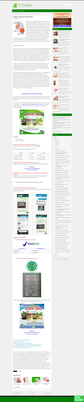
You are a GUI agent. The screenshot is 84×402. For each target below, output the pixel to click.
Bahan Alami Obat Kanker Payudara (64, 48)
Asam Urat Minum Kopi (59, 186)
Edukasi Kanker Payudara (64, 73)
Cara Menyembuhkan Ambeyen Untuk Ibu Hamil (65, 40)
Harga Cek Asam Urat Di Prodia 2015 (62, 204)
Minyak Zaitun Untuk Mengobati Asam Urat (63, 218)
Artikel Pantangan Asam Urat (61, 235)
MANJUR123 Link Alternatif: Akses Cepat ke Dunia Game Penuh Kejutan (61, 123)
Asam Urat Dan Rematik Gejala (61, 248)
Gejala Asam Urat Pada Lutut (61, 239)
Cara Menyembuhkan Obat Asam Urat (62, 193)
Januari (57, 149)
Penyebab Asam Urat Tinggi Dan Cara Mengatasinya (62, 178)
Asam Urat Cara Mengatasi (60, 240)
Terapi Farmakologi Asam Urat (61, 233)
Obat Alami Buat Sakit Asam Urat (64, 105)
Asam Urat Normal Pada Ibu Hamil (62, 188)
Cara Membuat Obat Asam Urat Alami (62, 155)
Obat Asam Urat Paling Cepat (19, 341)
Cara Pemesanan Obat (21, 10)
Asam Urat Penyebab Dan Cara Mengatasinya (61, 227)
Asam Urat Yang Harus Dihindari (61, 189)
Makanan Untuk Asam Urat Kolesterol (62, 161)
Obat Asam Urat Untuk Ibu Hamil (61, 172)
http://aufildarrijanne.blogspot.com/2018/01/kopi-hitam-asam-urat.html (27, 346)
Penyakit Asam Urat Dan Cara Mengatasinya (61, 166)
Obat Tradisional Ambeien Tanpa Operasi (64, 65)
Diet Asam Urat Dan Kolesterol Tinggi (62, 242)
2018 (55, 140)
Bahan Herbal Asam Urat (60, 198)
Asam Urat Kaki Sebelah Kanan (61, 246)
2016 (55, 256)
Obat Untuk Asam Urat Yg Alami (61, 174)
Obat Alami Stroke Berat (63, 88)
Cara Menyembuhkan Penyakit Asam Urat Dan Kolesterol (62, 209)
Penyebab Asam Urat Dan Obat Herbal (62, 220)
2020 (55, 136)
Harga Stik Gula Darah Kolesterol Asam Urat (63, 223)
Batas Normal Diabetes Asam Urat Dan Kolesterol (23, 343)
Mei (56, 147)
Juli (56, 145)
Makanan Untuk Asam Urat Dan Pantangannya (23, 17)
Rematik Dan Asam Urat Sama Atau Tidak (62, 163)
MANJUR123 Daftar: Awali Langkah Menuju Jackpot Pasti (61, 120)
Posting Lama (47, 393)
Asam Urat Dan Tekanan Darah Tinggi (63, 180)
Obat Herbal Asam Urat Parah (61, 159)
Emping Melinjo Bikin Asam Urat (61, 244)
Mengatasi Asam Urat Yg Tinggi (61, 170)
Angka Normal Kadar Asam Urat (61, 191)
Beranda (32, 393)
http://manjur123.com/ (57, 131)
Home (14, 10)
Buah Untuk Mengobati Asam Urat (62, 184)
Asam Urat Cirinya (58, 182)
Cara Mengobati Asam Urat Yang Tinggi (63, 231)
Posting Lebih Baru (17, 393)
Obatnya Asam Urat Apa (60, 197)
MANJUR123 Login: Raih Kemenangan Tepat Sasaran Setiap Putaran (62, 126)
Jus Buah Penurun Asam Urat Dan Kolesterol (62, 212)
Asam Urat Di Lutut (59, 168)
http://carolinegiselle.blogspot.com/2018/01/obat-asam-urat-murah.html (27, 344)
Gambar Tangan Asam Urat (60, 151)
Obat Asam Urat (19, 13)
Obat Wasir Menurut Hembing (65, 56)
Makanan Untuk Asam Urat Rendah (62, 195)
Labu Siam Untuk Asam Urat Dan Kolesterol (64, 97)
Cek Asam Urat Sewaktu (60, 202)
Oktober (57, 143)
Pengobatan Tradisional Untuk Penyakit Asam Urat (61, 153)
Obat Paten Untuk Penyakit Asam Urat (62, 250)
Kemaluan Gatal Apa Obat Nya (65, 31)
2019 (55, 138)
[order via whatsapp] (79, 401)
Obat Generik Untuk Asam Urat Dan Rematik (21, 340)
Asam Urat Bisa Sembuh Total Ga (61, 157)
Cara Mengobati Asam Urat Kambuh (62, 237)
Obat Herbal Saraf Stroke (64, 80)
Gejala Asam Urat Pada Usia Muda (62, 225)
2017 (55, 254)
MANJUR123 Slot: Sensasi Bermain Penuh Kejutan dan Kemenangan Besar (61, 117)
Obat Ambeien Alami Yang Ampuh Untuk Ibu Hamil (62, 128)
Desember (57, 142)
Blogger (65, 259)
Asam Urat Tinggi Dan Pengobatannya (63, 200)
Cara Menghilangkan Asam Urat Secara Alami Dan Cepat (63, 215)
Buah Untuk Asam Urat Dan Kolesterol (62, 176)
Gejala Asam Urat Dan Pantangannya (62, 251)
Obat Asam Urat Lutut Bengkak (61, 229)
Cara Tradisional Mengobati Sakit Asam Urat (21, 347)
